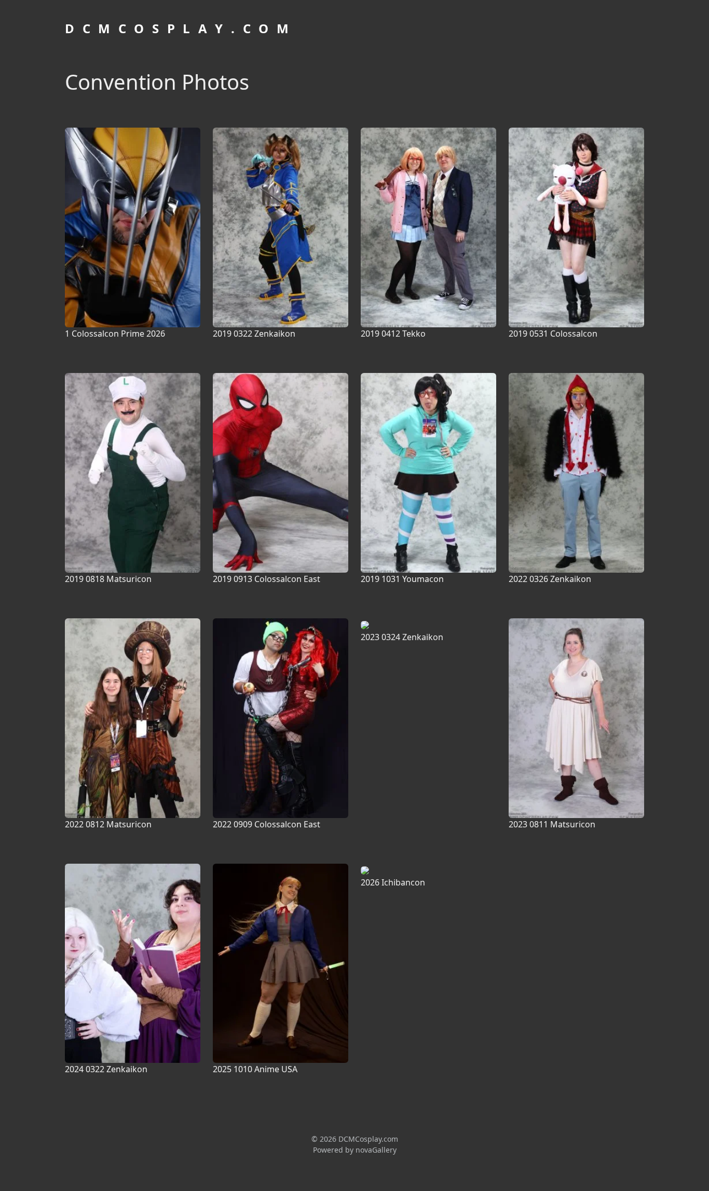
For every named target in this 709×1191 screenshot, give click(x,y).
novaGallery (376, 1150)
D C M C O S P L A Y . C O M (178, 28)
